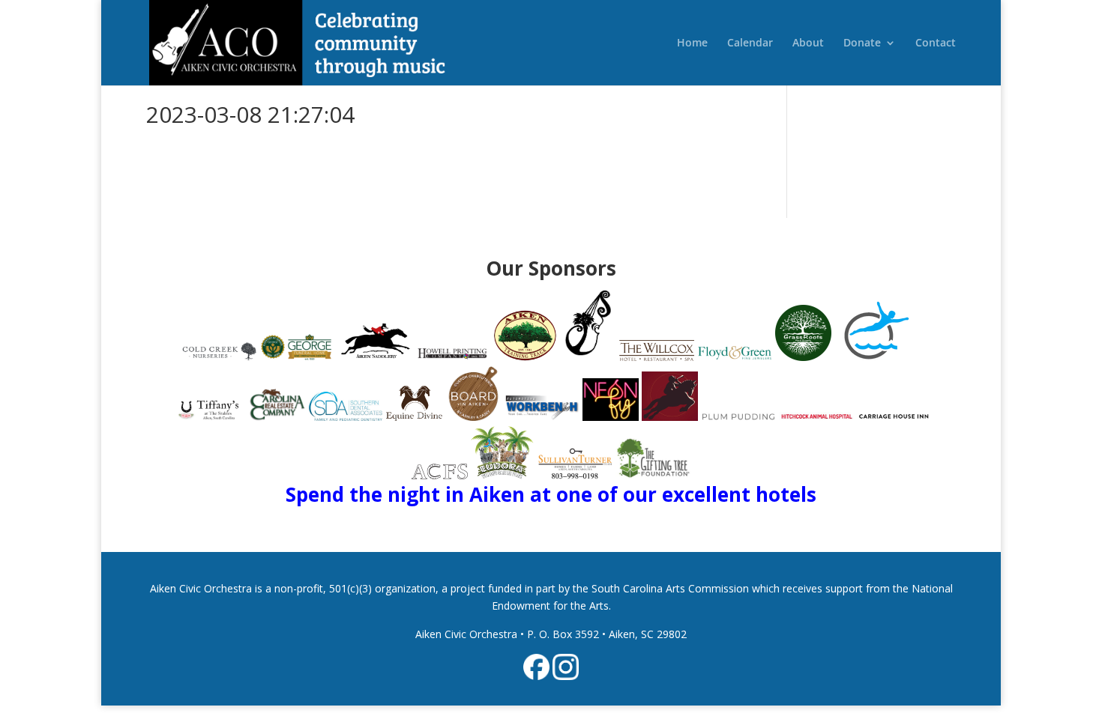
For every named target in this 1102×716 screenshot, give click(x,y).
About (808, 43)
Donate (862, 43)
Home (692, 43)
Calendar (750, 43)
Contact (935, 43)
